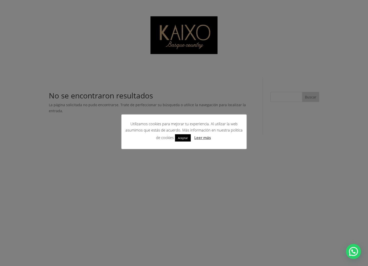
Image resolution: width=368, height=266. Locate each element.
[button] (353, 251)
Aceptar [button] (183, 138)
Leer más (202, 137)
